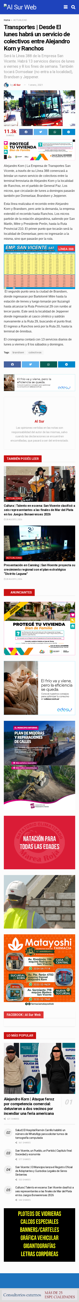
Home (7, 20)
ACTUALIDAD (20, 20)
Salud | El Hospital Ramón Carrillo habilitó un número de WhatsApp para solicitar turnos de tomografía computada (41, 1134)
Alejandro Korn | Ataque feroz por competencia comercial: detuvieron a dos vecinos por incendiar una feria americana (29, 1106)
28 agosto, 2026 (14, 519)
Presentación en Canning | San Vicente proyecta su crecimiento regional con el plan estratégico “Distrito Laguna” (39, 569)
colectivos (35, 352)
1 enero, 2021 (35, 84)
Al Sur (17, 84)
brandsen (18, 352)
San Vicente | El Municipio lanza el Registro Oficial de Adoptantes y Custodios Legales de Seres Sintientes (43, 1171)
